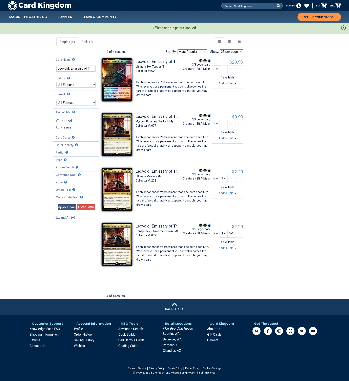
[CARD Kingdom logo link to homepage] (39, 5)
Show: (214, 52)
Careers (212, 340)
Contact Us (37, 346)
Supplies (65, 17)
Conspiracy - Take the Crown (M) (157, 231)
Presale (66, 127)
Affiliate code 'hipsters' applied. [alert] (174, 28)
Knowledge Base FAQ (44, 329)
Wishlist (79, 346)
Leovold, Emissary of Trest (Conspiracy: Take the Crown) (159, 116)
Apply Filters (67, 207)
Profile (78, 329)
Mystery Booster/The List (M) (154, 121)
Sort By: (171, 52)
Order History (83, 334)
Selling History (84, 340)
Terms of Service (137, 368)
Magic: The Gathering (28, 17)
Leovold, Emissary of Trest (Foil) (159, 61)
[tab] (67, 42)
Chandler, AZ (172, 351)
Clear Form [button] (86, 207)
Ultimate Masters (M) (149, 176)
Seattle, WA (171, 334)
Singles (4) (67, 42)
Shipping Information (44, 334)
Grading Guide (128, 346)
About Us (213, 329)
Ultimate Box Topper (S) (151, 66)
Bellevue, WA (172, 339)
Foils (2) (87, 42)
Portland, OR (172, 345)
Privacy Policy (157, 368)
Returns (34, 340)
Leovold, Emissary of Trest (159, 171)
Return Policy (192, 368)
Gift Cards (214, 334)
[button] (239, 41)
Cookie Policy (175, 368)
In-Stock (67, 121)
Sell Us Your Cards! (319, 17)
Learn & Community (99, 17)
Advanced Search (130, 329)
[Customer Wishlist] (306, 5)
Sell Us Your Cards (131, 340)
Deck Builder (127, 334)
